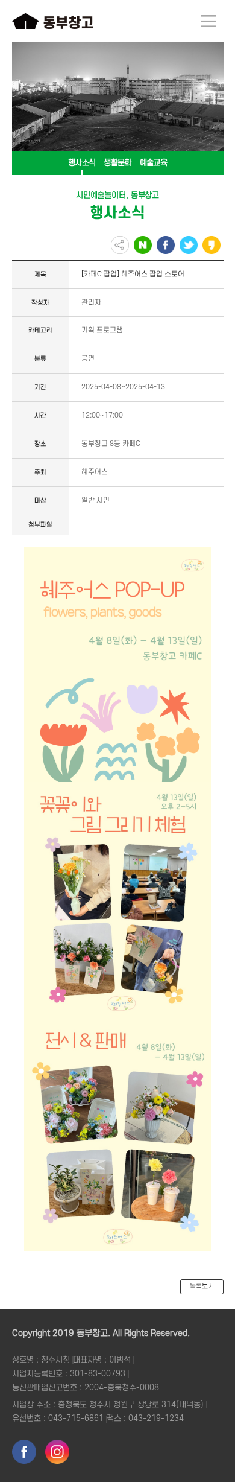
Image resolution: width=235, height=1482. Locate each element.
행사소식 (81, 162)
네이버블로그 (143, 245)
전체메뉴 (208, 21)
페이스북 (166, 245)
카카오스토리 (211, 245)
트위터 (189, 245)
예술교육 (153, 162)
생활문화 (117, 162)
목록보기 (202, 1286)
